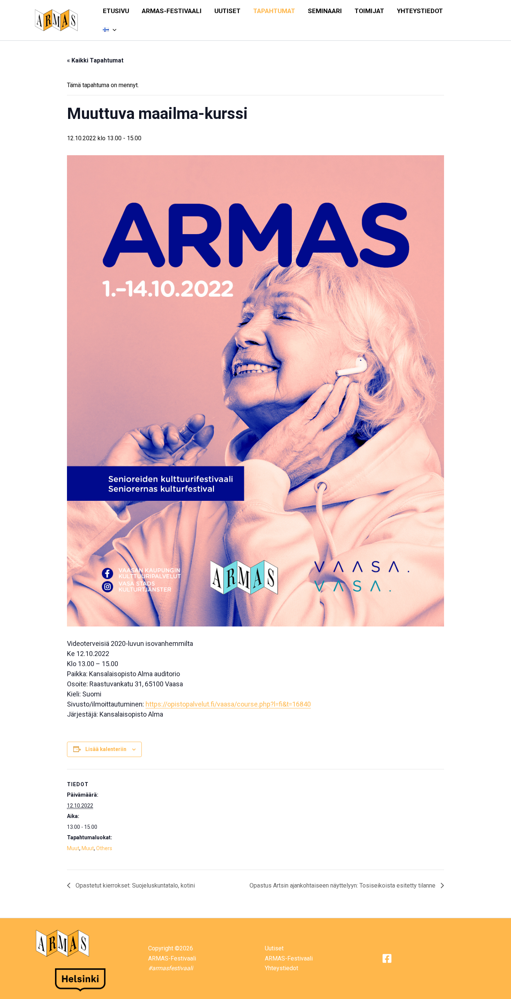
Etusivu (116, 11)
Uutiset (227, 11)
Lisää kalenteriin (105, 749)
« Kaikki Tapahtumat (95, 60)
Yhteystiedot (420, 11)
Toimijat (369, 11)
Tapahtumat (274, 11)
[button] (112, 29)
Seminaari (325, 11)
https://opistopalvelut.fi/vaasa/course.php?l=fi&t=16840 (228, 704)
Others (104, 848)
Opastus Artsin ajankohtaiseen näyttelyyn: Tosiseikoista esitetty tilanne (343, 885)
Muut (73, 848)
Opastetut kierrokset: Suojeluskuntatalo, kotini (134, 885)
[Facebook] (387, 958)
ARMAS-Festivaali (172, 11)
